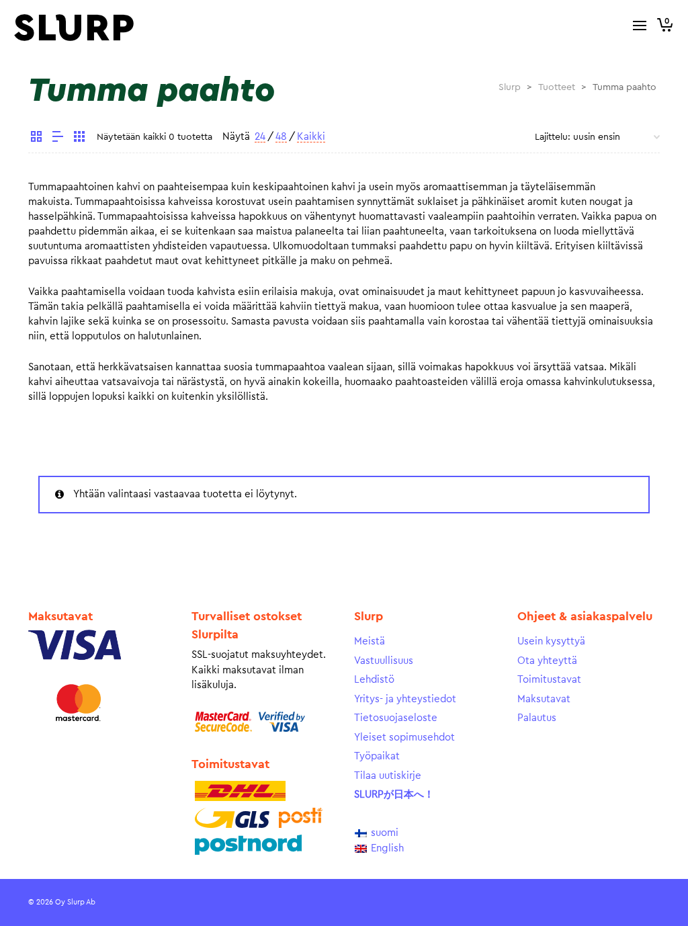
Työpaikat (377, 756)
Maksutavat (543, 699)
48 (281, 137)
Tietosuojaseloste (395, 718)
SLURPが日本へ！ (394, 795)
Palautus (536, 718)
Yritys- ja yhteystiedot (405, 699)
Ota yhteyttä (547, 661)
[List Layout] (58, 138)
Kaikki (311, 137)
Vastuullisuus (383, 661)
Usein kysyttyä (551, 641)
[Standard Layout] (36, 138)
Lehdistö (374, 680)
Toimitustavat (549, 680)
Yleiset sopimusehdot (404, 737)
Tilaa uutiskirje (387, 776)
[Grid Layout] (79, 138)
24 (260, 137)
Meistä (369, 641)
